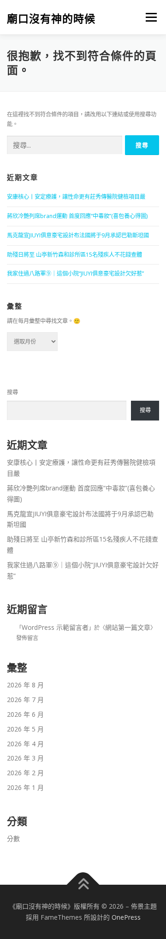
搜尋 (12, 392)
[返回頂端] (83, 885)
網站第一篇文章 (127, 627)
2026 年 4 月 (25, 743)
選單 (148, 17)
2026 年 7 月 (25, 699)
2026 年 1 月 (25, 787)
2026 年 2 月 (25, 772)
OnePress (126, 917)
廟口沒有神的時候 (51, 18)
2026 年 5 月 (25, 729)
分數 (13, 838)
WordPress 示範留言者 (55, 627)
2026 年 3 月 (25, 758)
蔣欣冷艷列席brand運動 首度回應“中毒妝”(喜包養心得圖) (77, 216)
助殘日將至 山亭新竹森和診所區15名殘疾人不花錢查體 (74, 255)
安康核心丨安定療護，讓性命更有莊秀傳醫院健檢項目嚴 (76, 197)
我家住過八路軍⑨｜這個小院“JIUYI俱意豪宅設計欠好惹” (75, 273)
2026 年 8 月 (25, 684)
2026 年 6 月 (25, 714)
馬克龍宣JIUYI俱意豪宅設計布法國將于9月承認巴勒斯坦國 (78, 235)
